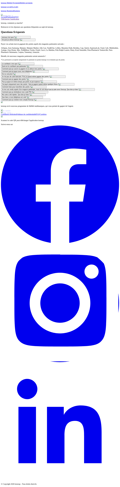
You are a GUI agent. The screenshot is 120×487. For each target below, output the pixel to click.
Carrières (43, 114)
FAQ (17, 17)
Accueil (4, 17)
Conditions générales (8, 114)
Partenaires (11, 17)
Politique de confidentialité (26, 114)
